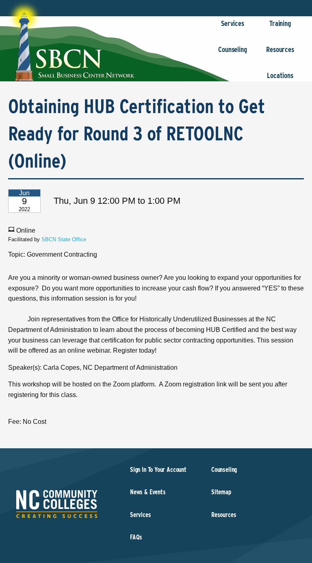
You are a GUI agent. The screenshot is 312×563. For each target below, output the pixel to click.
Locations (280, 75)
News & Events (148, 492)
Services (232, 23)
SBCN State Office (63, 239)
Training (280, 23)
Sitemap (221, 492)
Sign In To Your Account (158, 470)
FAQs (136, 537)
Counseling (232, 49)
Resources (280, 49)
